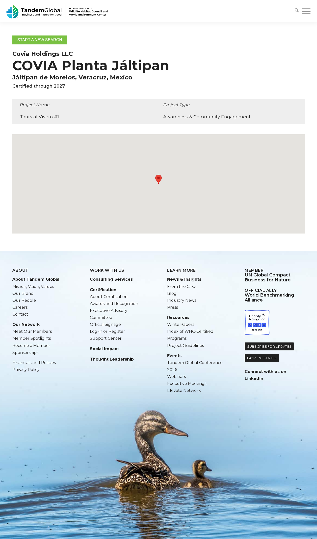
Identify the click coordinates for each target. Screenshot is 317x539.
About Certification (109, 296)
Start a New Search (39, 40)
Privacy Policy (26, 369)
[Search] (297, 11)
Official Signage (105, 324)
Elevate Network (184, 390)
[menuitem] (297, 11)
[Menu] (305, 11)
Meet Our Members (32, 331)
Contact (20, 314)
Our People (24, 300)
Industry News (181, 300)
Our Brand (23, 293)
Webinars (176, 376)
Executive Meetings (186, 383)
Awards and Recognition (114, 303)
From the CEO (181, 286)
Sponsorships (25, 352)
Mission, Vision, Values (33, 286)
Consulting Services (111, 279)
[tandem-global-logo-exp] (57, 11)
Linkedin (254, 378)
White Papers (180, 324)
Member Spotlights (31, 338)
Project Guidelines (185, 345)
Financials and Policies (34, 362)
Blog (172, 293)
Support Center (106, 338)
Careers (19, 307)
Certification (103, 289)
